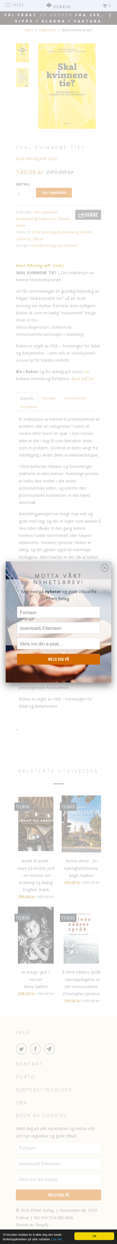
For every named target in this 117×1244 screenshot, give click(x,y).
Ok (94, 1236)
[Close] (104, 566)
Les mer (56, 1239)
